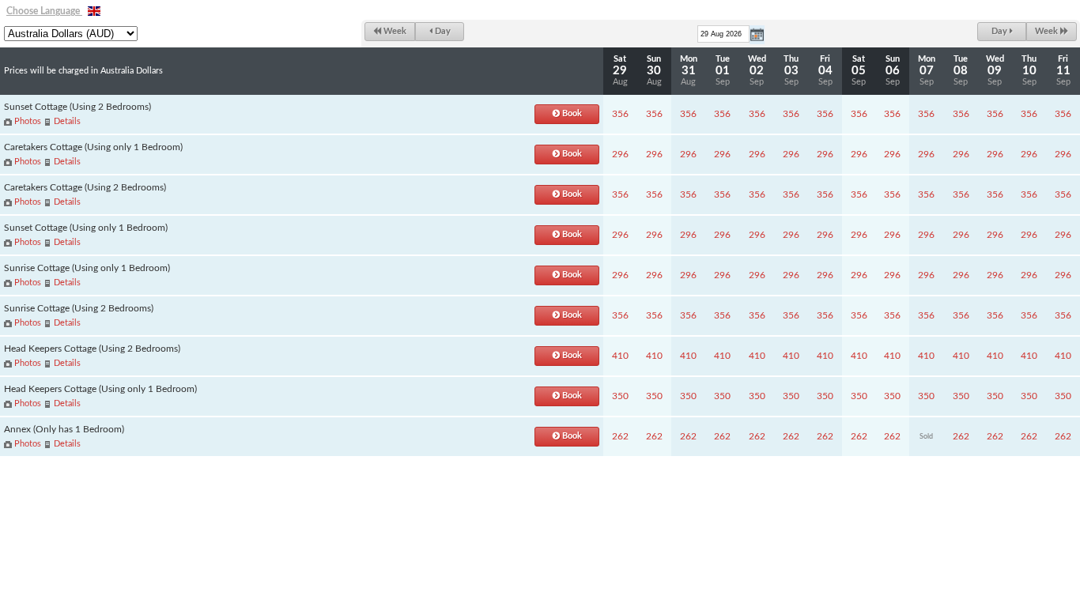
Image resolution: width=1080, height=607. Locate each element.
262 (620, 436)
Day (441, 31)
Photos (27, 121)
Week (393, 31)
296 (620, 154)
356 (620, 114)
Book (571, 113)
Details (67, 121)
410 (620, 355)
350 (620, 396)
